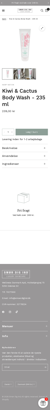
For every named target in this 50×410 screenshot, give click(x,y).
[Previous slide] (5, 121)
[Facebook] (5, 312)
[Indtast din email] (45, 367)
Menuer (7, 326)
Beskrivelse (9, 148)
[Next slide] (44, 121)
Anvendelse (10, 156)
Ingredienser (10, 163)
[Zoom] (42, 28)
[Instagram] (12, 312)
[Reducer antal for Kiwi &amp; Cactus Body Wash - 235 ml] (4, 132)
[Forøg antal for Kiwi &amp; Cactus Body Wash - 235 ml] (12, 132)
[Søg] (42, 10)
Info (5, 336)
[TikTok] (19, 312)
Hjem (4, 19)
